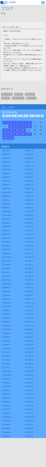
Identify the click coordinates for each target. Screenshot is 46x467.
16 (5, 130)
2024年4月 (6, 204)
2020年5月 (29, 291)
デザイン (19, 94)
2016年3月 (29, 387)
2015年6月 (6, 406)
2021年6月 (6, 269)
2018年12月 (6, 326)
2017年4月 (6, 364)
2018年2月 (6, 345)
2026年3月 (29, 158)
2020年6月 (6, 291)
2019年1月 (29, 322)
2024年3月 (29, 204)
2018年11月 (29, 326)
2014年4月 (6, 432)
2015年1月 (29, 413)
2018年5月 (29, 337)
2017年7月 (29, 356)
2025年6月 (6, 177)
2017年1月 (29, 368)
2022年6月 (6, 246)
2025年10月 (6, 170)
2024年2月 (6, 208)
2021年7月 (29, 265)
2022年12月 (6, 234)
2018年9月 (29, 329)
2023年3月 (29, 227)
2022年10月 (6, 238)
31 (11, 138)
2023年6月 (6, 223)
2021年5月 (29, 269)
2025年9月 (29, 170)
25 (17, 134)
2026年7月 (29, 151)
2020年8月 (6, 288)
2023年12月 (6, 212)
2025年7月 (29, 173)
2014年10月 (6, 421)
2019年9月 (29, 307)
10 (11, 126)
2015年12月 (6, 394)
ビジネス (6, 98)
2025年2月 (6, 185)
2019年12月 (6, 303)
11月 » (9, 141)
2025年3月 (29, 181)
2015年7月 (29, 402)
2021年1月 (29, 276)
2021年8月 (6, 265)
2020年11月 (29, 280)
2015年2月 (6, 413)
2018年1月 (29, 345)
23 (5, 134)
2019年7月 (29, 310)
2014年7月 (29, 425)
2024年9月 (29, 192)
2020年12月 (6, 280)
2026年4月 (6, 158)
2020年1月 (29, 299)
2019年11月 (29, 303)
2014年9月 (29, 421)
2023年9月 (29, 215)
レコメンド (32, 98)
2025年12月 (6, 166)
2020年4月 (6, 295)
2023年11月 (29, 212)
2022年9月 (29, 238)
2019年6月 (6, 314)
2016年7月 (29, 379)
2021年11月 (29, 257)
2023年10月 (6, 215)
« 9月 (4, 141)
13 (29, 126)
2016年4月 (6, 387)
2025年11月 (29, 166)
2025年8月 (6, 173)
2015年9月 (29, 398)
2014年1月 (29, 436)
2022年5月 (29, 246)
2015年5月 (29, 406)
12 (23, 126)
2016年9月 (29, 375)
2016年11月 (29, 371)
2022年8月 (6, 242)
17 (11, 130)
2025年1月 (29, 185)
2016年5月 (29, 383)
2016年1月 (29, 390)
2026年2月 (6, 162)
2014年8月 (6, 425)
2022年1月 (29, 253)
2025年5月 (29, 177)
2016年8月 (6, 379)
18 (17, 130)
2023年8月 (6, 219)
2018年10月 (6, 329)
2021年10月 (6, 261)
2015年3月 (29, 409)
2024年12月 (6, 189)
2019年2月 (6, 322)
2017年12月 (6, 349)
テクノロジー (7, 94)
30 (5, 138)
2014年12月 (6, 417)
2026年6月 (6, 154)
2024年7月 (29, 196)
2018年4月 (6, 341)
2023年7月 (29, 219)
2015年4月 (6, 409)
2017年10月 (6, 352)
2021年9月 (29, 261)
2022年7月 (29, 242)
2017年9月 (29, 352)
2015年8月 (6, 402)
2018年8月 (6, 333)
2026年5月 (29, 154)
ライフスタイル (18, 98)
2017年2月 (6, 368)
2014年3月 (29, 432)
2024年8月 (6, 196)
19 (23, 130)
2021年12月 (6, 257)
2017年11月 (29, 349)
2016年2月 (6, 390)
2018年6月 (6, 337)
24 (11, 134)
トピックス (30, 94)
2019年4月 (6, 318)
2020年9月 (29, 284)
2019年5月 (29, 314)
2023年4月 (6, 227)
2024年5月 (29, 200)
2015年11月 (29, 394)
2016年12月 (6, 371)
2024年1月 (29, 208)
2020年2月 (6, 299)
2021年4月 (6, 272)
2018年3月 (29, 341)
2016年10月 (6, 375)
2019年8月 (6, 310)
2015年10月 (6, 398)
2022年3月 (29, 250)
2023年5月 (29, 223)
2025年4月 (6, 181)
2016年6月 (6, 383)
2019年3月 (29, 318)
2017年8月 (6, 356)
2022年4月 (6, 250)
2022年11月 (29, 234)
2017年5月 (29, 360)
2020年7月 (29, 288)
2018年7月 (29, 333)
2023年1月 (29, 231)
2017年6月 (6, 360)
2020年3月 (29, 295)
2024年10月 (6, 192)
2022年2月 (6, 253)
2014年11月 (29, 417)
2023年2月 (6, 231)
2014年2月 (6, 436)
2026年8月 (6, 151)
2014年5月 (29, 428)
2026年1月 (29, 162)
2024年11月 (29, 189)
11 (17, 126)
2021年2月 (6, 276)
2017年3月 (29, 364)
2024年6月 (6, 200)
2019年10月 (6, 307)
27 (29, 134)
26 (23, 134)
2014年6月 (6, 428)
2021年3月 (29, 272)
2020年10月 (6, 284)
